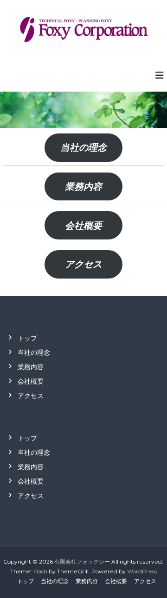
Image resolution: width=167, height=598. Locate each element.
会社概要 (83, 225)
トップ (27, 338)
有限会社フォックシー (82, 561)
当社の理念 (83, 147)
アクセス (83, 264)
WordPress (142, 571)
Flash (40, 571)
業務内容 (83, 186)
